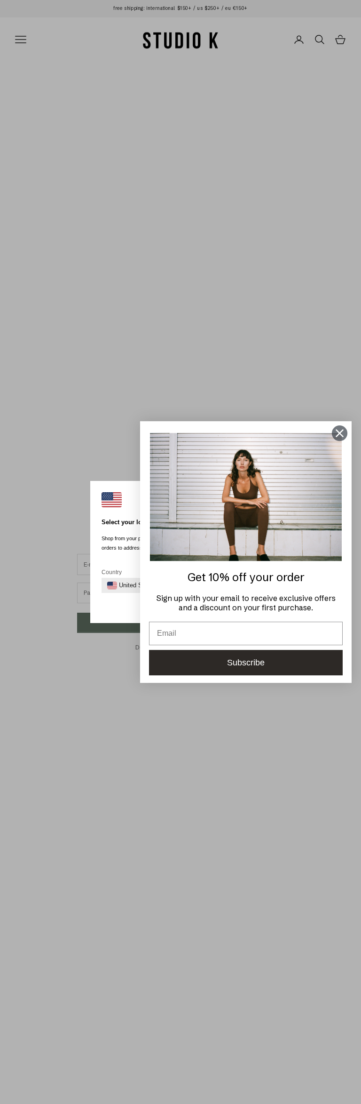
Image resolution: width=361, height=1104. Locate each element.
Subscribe (246, 662)
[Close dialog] (339, 433)
